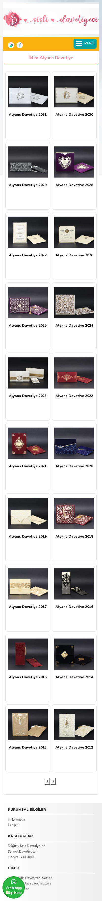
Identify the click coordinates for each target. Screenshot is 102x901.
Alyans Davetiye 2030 (74, 114)
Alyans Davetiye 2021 (28, 466)
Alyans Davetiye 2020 (74, 466)
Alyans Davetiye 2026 (74, 255)
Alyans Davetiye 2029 (28, 185)
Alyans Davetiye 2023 (28, 396)
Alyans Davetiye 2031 (28, 114)
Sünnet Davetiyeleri (23, 851)
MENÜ (89, 43)
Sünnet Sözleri (18, 889)
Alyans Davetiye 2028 (74, 185)
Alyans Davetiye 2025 (28, 325)
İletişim (13, 825)
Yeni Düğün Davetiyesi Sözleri (30, 878)
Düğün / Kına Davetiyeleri (27, 846)
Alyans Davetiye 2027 (28, 255)
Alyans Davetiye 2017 (28, 606)
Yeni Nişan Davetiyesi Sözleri (29, 883)
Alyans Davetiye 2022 (74, 396)
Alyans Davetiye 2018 (74, 536)
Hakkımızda (16, 819)
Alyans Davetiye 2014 (74, 677)
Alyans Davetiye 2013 (28, 747)
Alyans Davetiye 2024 (74, 325)
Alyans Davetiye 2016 (74, 606)
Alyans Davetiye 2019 (28, 536)
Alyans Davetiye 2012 (74, 747)
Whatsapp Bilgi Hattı (14, 890)
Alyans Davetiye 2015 (28, 677)
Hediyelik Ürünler (21, 857)
